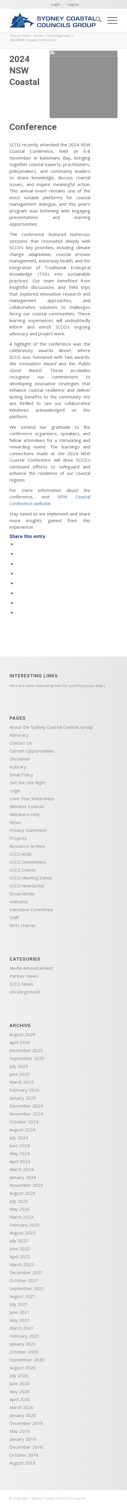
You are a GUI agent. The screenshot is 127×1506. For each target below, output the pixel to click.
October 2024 (23, 1122)
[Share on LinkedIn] (18, 573)
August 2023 (22, 1193)
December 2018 (26, 1447)
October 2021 (23, 1280)
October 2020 (23, 1352)
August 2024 (22, 1130)
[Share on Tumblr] (18, 583)
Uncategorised (24, 992)
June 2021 (19, 1312)
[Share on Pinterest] (18, 563)
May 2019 (19, 1431)
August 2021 (22, 1296)
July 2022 (18, 1241)
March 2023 (21, 1217)
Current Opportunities (31, 751)
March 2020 (21, 1407)
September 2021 (26, 1288)
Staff (14, 917)
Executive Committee (31, 909)
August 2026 (22, 1034)
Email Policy (21, 775)
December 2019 (26, 1423)
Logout (73, 4)
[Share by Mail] (18, 612)
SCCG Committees (28, 862)
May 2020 (19, 1391)
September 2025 (26, 1058)
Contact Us (20, 743)
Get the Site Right (27, 782)
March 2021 (21, 1328)
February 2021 (24, 1336)
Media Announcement (31, 968)
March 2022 (21, 1264)
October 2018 (23, 1455)
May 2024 (19, 1153)
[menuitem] (95, 20)
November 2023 (26, 1185)
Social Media (21, 894)
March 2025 (21, 1082)
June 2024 (19, 1145)
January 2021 (22, 1344)
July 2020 (18, 1375)
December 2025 (26, 1050)
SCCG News (21, 984)
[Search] (95, 20)
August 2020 (22, 1368)
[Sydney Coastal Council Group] (52, 20)
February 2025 (24, 1090)
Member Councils (26, 806)
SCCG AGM (20, 854)
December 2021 (26, 1272)
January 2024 (22, 1177)
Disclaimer (19, 759)
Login (55, 4)
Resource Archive (27, 846)
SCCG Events (22, 870)
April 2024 (19, 1161)
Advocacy (19, 735)
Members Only (24, 814)
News (15, 822)
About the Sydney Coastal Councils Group (51, 727)
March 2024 (21, 1169)
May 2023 (19, 1209)
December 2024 (26, 1106)
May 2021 (19, 1320)
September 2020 (26, 1360)
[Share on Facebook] (18, 544)
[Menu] (109, 20)
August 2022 (22, 1233)
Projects (18, 838)
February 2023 (24, 1225)
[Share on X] (18, 553)
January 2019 (22, 1439)
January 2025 (22, 1098)
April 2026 (19, 1042)
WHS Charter (22, 925)
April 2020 (19, 1399)
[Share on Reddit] (18, 602)
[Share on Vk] (18, 593)
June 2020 (19, 1383)
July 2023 (18, 1201)
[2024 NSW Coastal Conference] (84, 84)
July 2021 (18, 1304)
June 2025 (19, 1074)
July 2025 (18, 1066)
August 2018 (22, 1463)
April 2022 (19, 1256)
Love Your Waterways (32, 798)
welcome (18, 901)
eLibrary (17, 767)
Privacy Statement (28, 830)
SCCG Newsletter (27, 886)
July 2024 (18, 1137)
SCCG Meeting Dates (30, 878)
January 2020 (22, 1415)
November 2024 (26, 1114)
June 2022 (19, 1249)
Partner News (23, 976)
